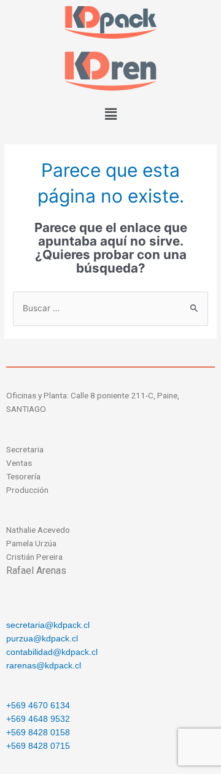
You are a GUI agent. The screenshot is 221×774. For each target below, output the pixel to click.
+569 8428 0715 (38, 746)
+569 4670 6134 (38, 705)
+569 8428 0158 (38, 732)
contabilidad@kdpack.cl (52, 652)
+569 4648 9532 (38, 719)
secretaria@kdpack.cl (48, 625)
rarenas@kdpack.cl (43, 665)
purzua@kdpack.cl (42, 638)
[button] (110, 114)
